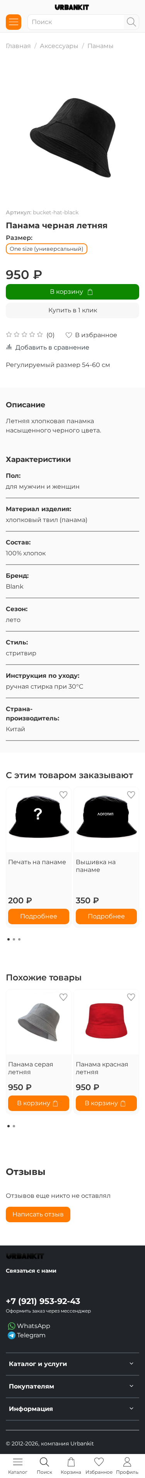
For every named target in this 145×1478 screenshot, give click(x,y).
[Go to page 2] (14, 939)
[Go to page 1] (8, 939)
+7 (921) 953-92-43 (43, 1301)
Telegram (30, 1335)
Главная (18, 46)
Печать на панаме (37, 862)
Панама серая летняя (30, 1068)
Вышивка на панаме (96, 865)
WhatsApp (32, 1326)
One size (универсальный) (47, 248)
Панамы (100, 46)
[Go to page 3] (19, 939)
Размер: (19, 237)
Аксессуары (59, 46)
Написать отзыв (38, 1214)
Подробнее (38, 916)
